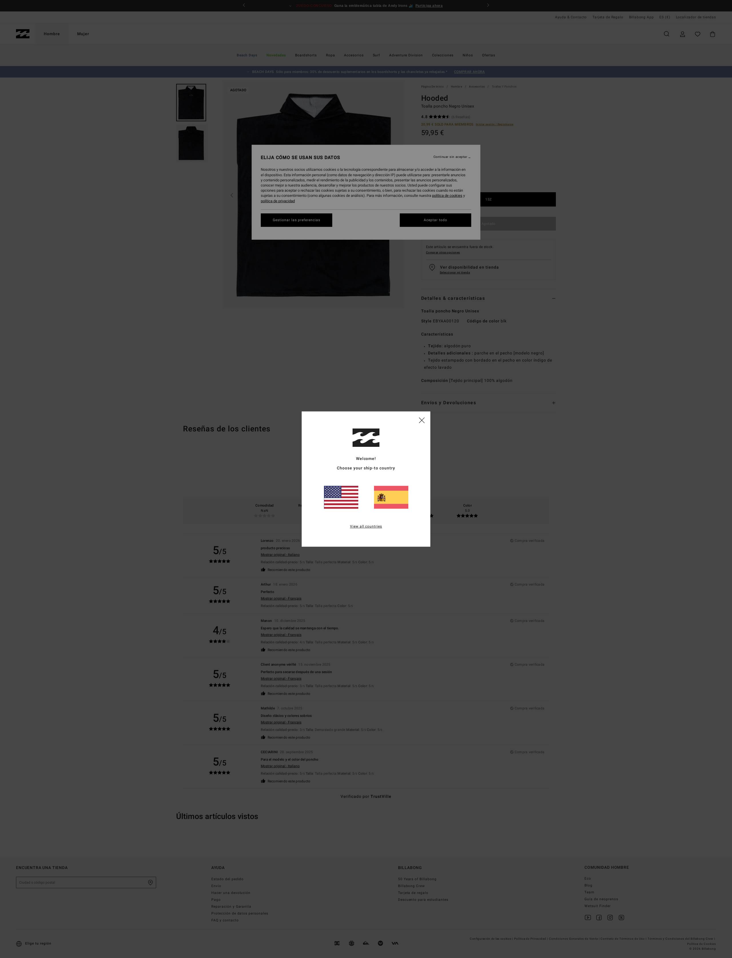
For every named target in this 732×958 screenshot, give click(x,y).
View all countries (366, 526)
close (422, 420)
